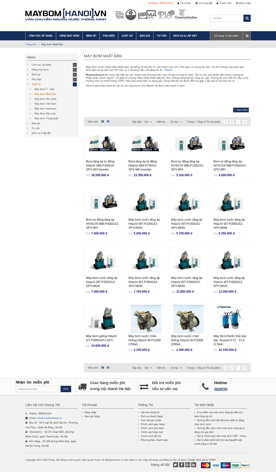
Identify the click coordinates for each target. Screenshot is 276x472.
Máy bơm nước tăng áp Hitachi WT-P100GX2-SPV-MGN (144, 223)
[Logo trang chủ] (65, 15)
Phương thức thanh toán (154, 440)
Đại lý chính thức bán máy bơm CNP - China (221, 436)
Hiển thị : (162, 121)
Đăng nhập (245, 3)
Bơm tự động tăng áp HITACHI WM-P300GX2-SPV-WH (102, 223)
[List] (108, 121)
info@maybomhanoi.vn (49, 418)
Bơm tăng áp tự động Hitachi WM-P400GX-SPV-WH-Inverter (100, 165)
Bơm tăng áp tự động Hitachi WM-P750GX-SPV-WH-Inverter (142, 165)
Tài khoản (185, 3)
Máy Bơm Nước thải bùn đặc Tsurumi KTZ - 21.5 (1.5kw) (230, 340)
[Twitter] (175, 464)
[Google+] (187, 464)
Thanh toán (225, 3)
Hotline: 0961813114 (161, 3)
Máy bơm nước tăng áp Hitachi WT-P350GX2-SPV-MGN (186, 282)
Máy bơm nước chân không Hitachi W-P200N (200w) (187, 340)
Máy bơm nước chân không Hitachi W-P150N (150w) (144, 340)
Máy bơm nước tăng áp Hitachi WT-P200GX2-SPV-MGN (229, 223)
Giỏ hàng (205, 3)
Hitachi (168, 69)
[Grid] (102, 121)
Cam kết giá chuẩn (151, 420)
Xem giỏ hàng (92, 416)
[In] (193, 464)
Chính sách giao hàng (152, 424)
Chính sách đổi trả (151, 436)
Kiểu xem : (94, 121)
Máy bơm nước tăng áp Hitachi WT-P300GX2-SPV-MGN (144, 282)
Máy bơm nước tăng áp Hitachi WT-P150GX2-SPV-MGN (186, 223)
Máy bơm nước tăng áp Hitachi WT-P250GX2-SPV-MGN (101, 282)
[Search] (247, 18)
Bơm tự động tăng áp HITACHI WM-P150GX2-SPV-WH (187, 165)
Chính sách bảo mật (152, 432)
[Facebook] (181, 464)
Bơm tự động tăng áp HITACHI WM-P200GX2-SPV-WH (230, 165)
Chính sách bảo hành (152, 428)
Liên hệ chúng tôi (150, 412)
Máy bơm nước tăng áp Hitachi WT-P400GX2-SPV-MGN (229, 282)
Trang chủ (30, 44)
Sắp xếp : (137, 121)
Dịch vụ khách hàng (151, 416)
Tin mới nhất (204, 405)
